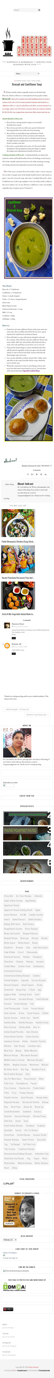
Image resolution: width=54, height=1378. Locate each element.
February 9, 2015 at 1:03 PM (20, 647)
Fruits (26, 1008)
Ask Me (23, 914)
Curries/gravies (39, 980)
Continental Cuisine (13, 970)
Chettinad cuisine (12, 956)
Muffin (7, 1064)
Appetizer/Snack (11, 905)
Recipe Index (42, 1097)
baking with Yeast (12, 924)
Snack (18, 1120)
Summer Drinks (40, 1134)
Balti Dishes (28, 924)
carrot (21, 952)
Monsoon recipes (35, 1059)
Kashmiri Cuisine (38, 1041)
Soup (28, 81)
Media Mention (30, 1050)
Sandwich (27, 1111)
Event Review (10, 999)
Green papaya (33, 1013)
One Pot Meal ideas (12, 1078)
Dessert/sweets (11, 985)
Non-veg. (25, 1069)
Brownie (19, 947)
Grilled (45, 1013)
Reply (13, 638)
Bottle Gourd (24, 942)
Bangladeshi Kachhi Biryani (18, 814)
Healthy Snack (42, 1022)
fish (32, 1003)
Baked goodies (35, 919)
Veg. (29, 1158)
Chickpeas (37, 956)
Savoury (37, 1111)
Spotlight (8, 1130)
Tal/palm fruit (29, 1144)
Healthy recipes (21, 81)
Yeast (6, 1167)
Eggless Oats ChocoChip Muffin (20, 862)
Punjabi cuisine (11, 1097)
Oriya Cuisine (30, 1078)
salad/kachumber (12, 1111)
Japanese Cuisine (12, 1041)
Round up (28, 1106)
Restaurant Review (31, 1102)
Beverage (24, 938)
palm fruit (8, 1083)
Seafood (8, 1116)
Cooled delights (11, 980)
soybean (41, 1125)
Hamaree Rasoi (18, 624)
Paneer (34, 1083)
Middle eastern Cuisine (14, 1059)
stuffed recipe (23, 1134)
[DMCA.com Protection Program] (14, 1290)
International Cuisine (13, 1036)
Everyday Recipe (26, 999)
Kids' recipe (19, 1045)
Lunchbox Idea (34, 1045)
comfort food (24, 966)
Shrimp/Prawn (39, 1116)
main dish (8, 1050)
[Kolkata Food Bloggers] (4, 1255)
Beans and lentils (12, 933)
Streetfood (9, 1134)
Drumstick (8, 989)
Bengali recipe (11, 938)
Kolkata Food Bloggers (10, 1252)
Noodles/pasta (38, 1069)
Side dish (8, 1120)
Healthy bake (10, 1022)
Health (36, 1017)
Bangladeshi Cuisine (13, 928)
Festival (7, 1003)
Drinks (40, 985)
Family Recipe (42, 999)
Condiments (38, 966)
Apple (37, 910)
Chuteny (19, 961)
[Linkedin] (45, 474)
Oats (28, 1074)
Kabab (25, 1041)
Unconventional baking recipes (18, 1153)
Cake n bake (9, 952)
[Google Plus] (32, 474)
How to (36, 1027)
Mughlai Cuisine (20, 1064)
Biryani (44, 938)
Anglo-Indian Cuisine (13, 900)
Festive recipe (20, 1003)
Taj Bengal (15, 1144)
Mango (19, 1050)
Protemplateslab (44, 1370)
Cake (28, 947)
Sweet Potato (28, 1139)
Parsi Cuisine (10, 1088)
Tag (6, 1144)
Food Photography (12, 1008)
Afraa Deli (8, 895)
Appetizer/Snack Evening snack (18, 910)
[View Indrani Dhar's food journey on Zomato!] (16, 1271)
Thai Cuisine (9, 1149)
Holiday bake (25, 1027)
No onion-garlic (11, 1069)
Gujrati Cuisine (11, 1017)
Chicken (26, 956)
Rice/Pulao (16, 1106)
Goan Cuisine (10, 1013)
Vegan (36, 1158)
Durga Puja (21, 989)
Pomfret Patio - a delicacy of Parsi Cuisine (26, 829)
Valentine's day (42, 1153)
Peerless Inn (24, 1088)
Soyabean (30, 1125)
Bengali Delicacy (30, 933)
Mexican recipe (11, 1055)
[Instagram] (24, 3)
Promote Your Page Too (10, 1258)
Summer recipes (11, 1139)
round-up (39, 1106)
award (7, 919)
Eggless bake (10, 994)
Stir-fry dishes (31, 1130)
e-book (32, 989)
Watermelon (9, 1163)
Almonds (38, 895)
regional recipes (12, 1102)
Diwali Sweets (28, 985)
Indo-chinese (32, 1031)
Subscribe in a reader (10, 782)
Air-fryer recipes (24, 895)
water (45, 1158)
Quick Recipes (27, 1097)
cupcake (25, 980)
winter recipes (35, 81)
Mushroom (34, 1064)
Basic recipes (31, 928)
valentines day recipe (14, 1158)
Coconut (40, 961)
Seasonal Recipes (22, 1116)
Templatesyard (22, 1370)
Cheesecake (32, 952)
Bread (35, 942)
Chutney (30, 961)
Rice (6, 1106)
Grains (21, 1013)
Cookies (36, 975)
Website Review (25, 1163)
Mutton (45, 1064)
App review (31, 900)
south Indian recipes (13, 1125)
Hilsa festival (10, 1027)
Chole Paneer (11, 845)
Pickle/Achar (39, 1088)
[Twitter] (19, 3)
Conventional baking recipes (17, 975)
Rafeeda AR (16, 644)
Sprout (18, 1130)
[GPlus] (34, 3)
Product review (26, 1092)
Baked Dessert (19, 919)
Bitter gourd (9, 942)
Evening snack (25, 994)
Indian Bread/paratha (13, 1031)
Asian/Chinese (10, 914)
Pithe (6, 1092)
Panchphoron (22, 1083)
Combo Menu (9, 966)
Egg (39, 989)
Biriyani (35, 938)
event (37, 994)
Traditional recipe (26, 1149)
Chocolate (8, 961)
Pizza (14, 1092)
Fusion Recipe (37, 1008)
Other (41, 1078)
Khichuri (8, 1045)
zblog (14, 1167)
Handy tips (25, 1017)
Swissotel (41, 1139)
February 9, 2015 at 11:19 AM (20, 627)
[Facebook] (29, 3)
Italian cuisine (32, 1036)
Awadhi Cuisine (36, 914)
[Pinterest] (41, 474)
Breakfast (8, 947)
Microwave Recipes (29, 1055)
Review (45, 1102)
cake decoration (40, 947)
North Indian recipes (13, 1074)
